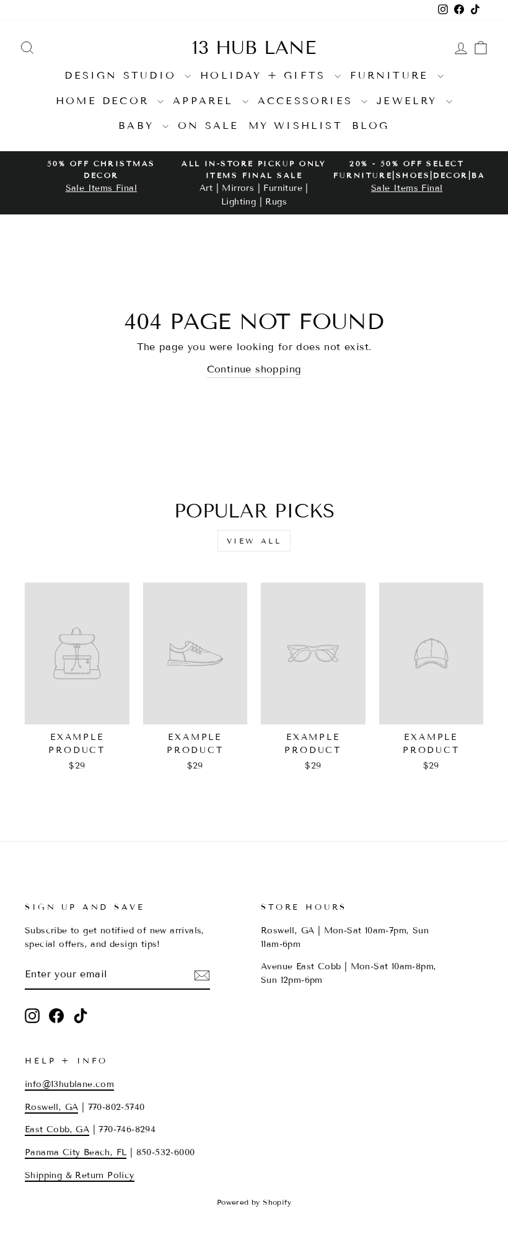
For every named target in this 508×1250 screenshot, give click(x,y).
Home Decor (105, 101)
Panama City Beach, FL (75, 1152)
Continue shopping (254, 369)
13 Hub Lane (254, 48)
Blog (371, 125)
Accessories (308, 101)
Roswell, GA (51, 1107)
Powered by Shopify (254, 1202)
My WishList (295, 125)
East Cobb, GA (57, 1129)
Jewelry (410, 101)
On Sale (208, 125)
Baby (138, 125)
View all (254, 540)
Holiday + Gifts (265, 75)
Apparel (206, 101)
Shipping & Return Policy (79, 1175)
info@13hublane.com (69, 1084)
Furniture (392, 75)
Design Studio (123, 75)
